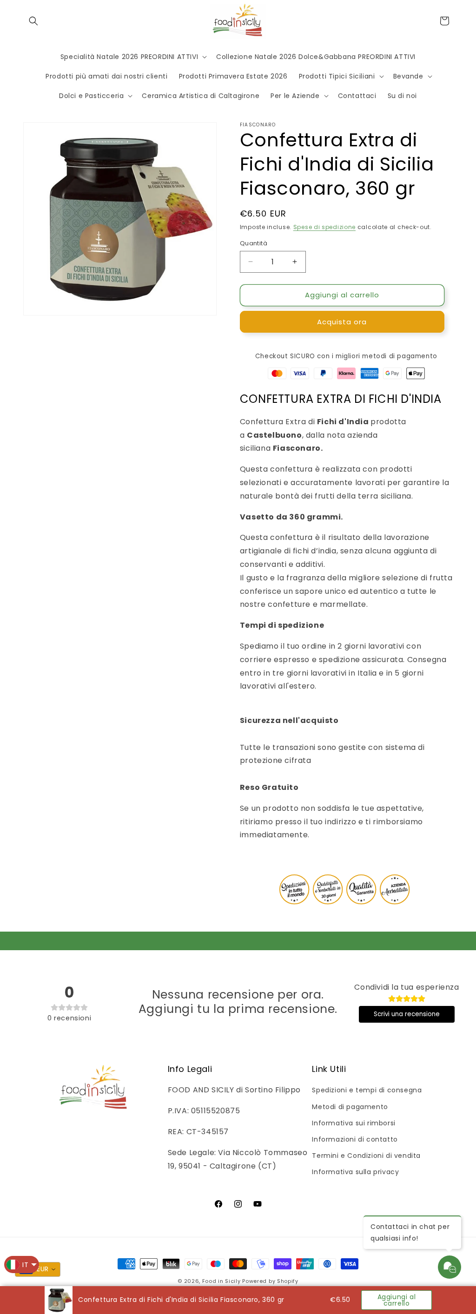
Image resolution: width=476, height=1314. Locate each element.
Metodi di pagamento (350, 1106)
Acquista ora (342, 322)
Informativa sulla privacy (355, 1171)
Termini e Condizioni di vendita (366, 1155)
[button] (33, 21)
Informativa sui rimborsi (353, 1123)
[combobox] (37, 1269)
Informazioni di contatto (354, 1139)
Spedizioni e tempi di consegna (367, 1090)
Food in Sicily (221, 1281)
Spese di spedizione (324, 227)
